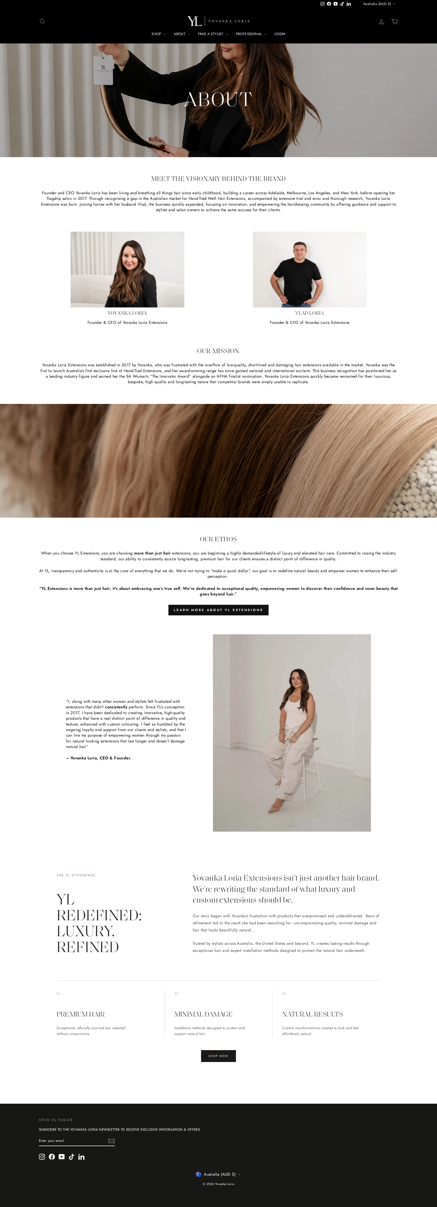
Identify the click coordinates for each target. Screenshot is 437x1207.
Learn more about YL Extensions (218, 610)
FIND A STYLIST (211, 33)
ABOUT (180, 33)
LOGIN (280, 33)
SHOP (156, 33)
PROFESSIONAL (249, 33)
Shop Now (219, 1056)
